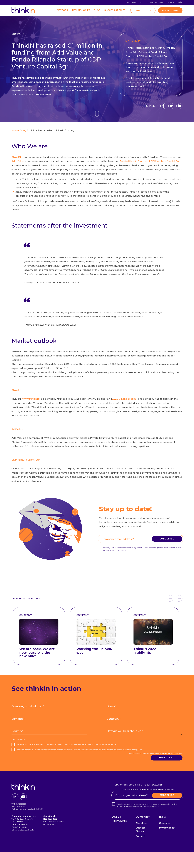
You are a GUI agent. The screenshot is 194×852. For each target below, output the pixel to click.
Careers (170, 2)
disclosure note (171, 548)
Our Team (131, 2)
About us (141, 823)
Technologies (81, 10)
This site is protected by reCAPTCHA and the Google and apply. (140, 533)
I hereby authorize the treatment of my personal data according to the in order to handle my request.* (142, 549)
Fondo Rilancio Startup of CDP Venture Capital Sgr (150, 161)
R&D (141, 2)
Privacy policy (152, 533)
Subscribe (167, 539)
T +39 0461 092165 (19, 824)
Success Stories (114, 10)
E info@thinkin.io (19, 827)
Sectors (62, 10)
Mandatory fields (18, 739)
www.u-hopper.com (124, 398)
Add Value (18, 161)
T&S (161, 533)
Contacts (164, 823)
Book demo (167, 757)
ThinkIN (16, 157)
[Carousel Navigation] (174, 598)
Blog (97, 10)
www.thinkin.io (30, 398)
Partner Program (155, 2)
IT (181, 2)
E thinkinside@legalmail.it (23, 830)
